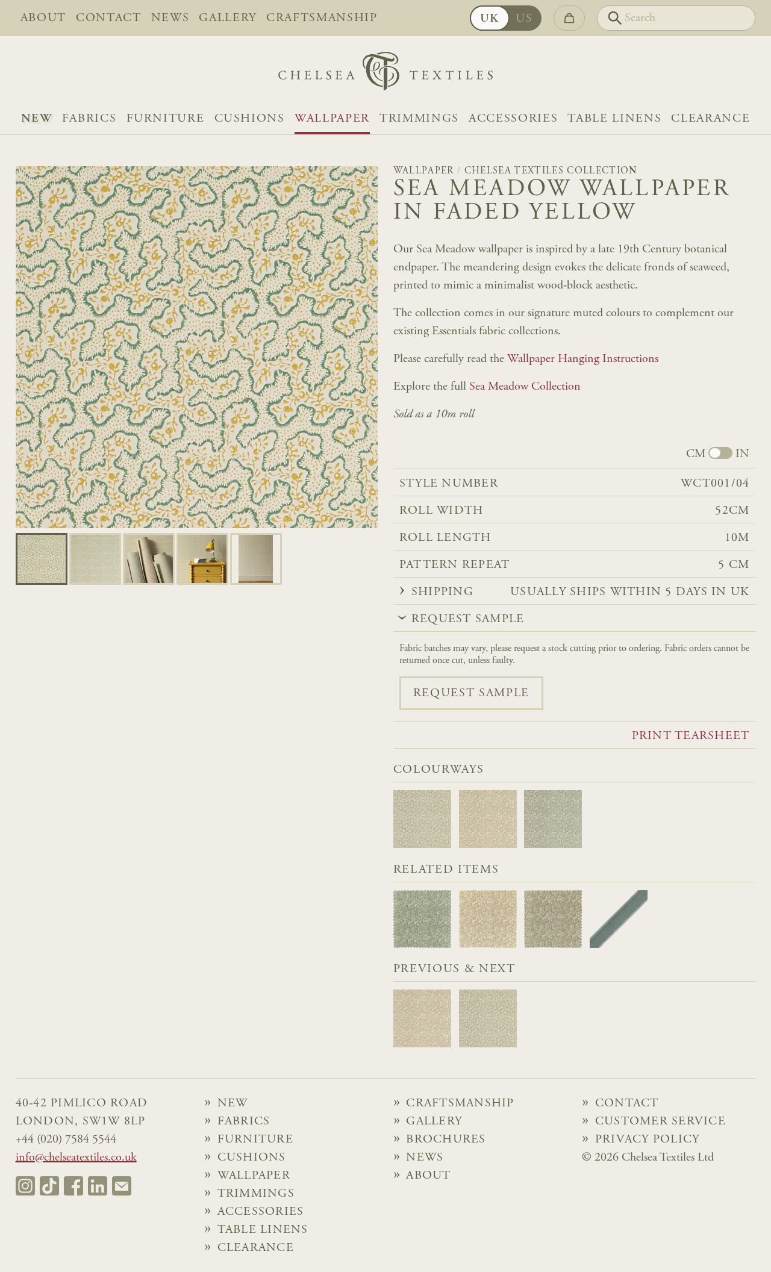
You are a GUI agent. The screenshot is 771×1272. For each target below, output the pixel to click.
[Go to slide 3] (202, 559)
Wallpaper (332, 119)
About (43, 18)
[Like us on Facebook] (73, 1186)
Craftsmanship (322, 18)
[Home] (385, 74)
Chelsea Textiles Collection (551, 171)
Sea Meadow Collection (525, 387)
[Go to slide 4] (256, 559)
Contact (109, 18)
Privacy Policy (647, 1139)
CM (695, 454)
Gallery (228, 18)
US (524, 19)
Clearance (710, 119)
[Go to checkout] (569, 18)
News (170, 18)
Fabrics (89, 119)
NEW (36, 119)
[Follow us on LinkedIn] (97, 1186)
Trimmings (419, 119)
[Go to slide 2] (149, 559)
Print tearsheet (691, 736)
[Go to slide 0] (41, 559)
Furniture (165, 119)
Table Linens (614, 119)
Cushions (249, 119)
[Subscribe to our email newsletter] (121, 1186)
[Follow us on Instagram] (25, 1186)
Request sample (471, 693)
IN (742, 454)
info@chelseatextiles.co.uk (76, 1158)
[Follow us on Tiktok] (49, 1186)
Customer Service (660, 1121)
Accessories (513, 119)
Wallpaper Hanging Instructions (582, 359)
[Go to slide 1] (95, 559)
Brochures (445, 1139)
